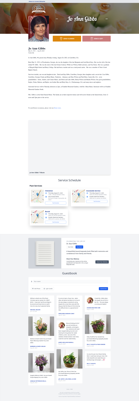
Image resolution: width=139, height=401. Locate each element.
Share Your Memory (102, 262)
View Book (70, 247)
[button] (37, 194)
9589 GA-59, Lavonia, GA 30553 (98, 198)
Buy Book (79, 247)
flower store (57, 108)
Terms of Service (74, 394)
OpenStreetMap (71, 396)
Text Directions (55, 203)
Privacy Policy (65, 394)
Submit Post (103, 288)
